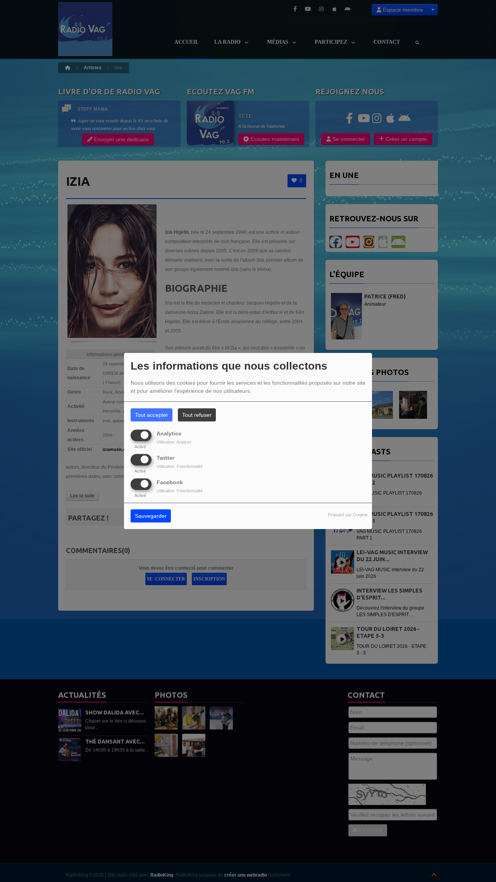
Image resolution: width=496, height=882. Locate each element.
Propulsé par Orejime (348, 515)
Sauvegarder (151, 516)
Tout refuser (197, 415)
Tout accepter (151, 415)
